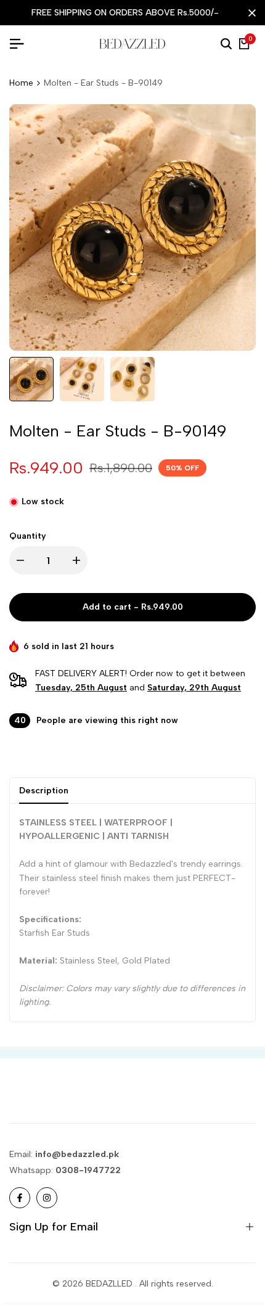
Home (21, 83)
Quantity (27, 536)
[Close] (249, 13)
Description (43, 790)
